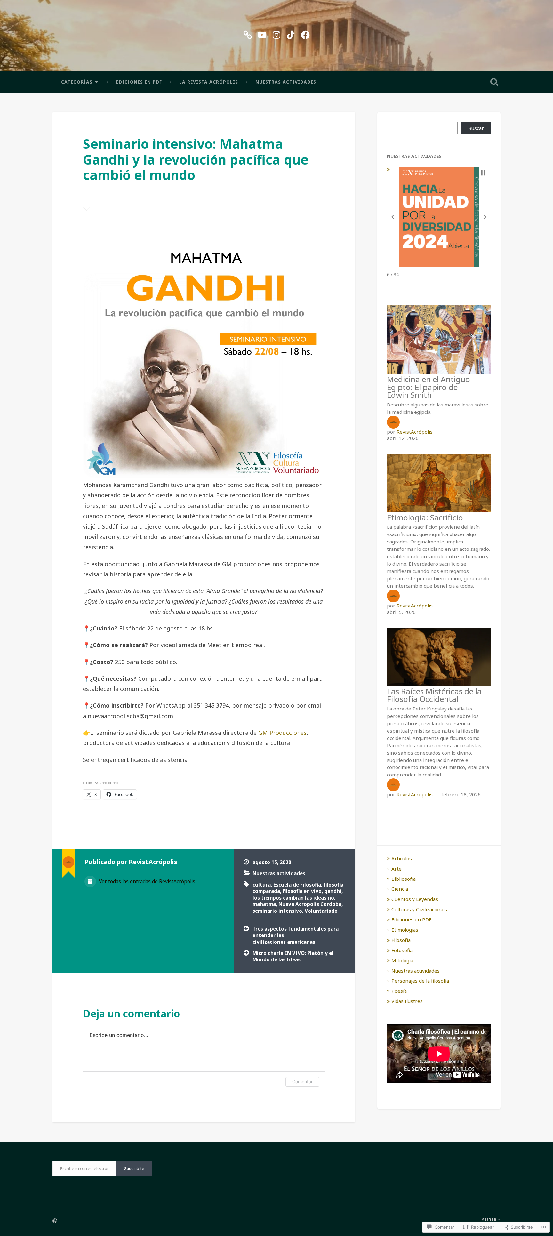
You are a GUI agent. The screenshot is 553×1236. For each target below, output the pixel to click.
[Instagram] (276, 34)
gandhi (332, 891)
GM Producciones (282, 732)
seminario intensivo (277, 911)
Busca (494, 82)
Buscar (476, 128)
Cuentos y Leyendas (414, 899)
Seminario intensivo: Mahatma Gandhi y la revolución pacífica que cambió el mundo (196, 159)
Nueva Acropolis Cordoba (309, 904)
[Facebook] (305, 34)
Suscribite (134, 1168)
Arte (396, 868)
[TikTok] (291, 34)
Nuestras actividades (285, 82)
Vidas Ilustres (407, 1001)
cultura (261, 884)
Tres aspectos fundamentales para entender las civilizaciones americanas (295, 935)
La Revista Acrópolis (208, 82)
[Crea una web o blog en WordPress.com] (54, 1221)
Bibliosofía (403, 879)
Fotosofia (402, 950)
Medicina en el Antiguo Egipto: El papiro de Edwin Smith (428, 387)
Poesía (399, 991)
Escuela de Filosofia (297, 884)
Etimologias (404, 930)
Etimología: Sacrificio (425, 517)
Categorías (76, 82)
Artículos (401, 858)
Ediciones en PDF (139, 82)
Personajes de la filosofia (420, 980)
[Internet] (248, 34)
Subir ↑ (491, 1220)
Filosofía (401, 940)
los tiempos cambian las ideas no (293, 898)
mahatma (264, 904)
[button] (392, 217)
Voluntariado (321, 911)
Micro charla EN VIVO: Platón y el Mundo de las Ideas (292, 956)
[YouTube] (262, 34)
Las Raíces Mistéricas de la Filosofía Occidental (434, 695)
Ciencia (399, 889)
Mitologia (402, 960)
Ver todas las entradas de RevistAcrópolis (146, 881)
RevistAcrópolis (415, 432)
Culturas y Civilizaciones (419, 909)
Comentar (302, 1081)
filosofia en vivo (302, 891)
